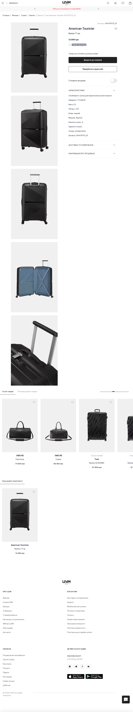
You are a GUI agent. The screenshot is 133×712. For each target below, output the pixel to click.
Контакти (7, 632)
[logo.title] (67, 582)
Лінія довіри (8, 628)
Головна (6, 15)
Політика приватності (76, 628)
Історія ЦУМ (8, 602)
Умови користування (76, 619)
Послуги (6, 668)
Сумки (24, 15)
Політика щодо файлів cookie (79, 632)
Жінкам (15, 15)
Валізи (32, 15)
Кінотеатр (7, 664)
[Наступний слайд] (98, 8)
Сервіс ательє (9, 681)
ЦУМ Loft (6, 685)
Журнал (6, 598)
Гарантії (70, 602)
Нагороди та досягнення (13, 619)
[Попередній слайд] (34, 8)
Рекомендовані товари (27, 391)
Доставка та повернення (77, 598)
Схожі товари (8, 391)
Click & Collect (8, 660)
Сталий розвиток (10, 615)
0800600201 (13, 3)
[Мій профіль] (115, 3)
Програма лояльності (76, 624)
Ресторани (7, 677)
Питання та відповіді (76, 611)
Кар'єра (6, 606)
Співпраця (7, 611)
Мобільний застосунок (76, 606)
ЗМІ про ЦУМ (8, 624)
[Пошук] (108, 3)
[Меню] (2, 3)
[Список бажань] (122, 3)
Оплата (70, 615)
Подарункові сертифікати (14, 655)
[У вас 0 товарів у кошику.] (130, 3)
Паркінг (6, 672)
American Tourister (81, 28)
